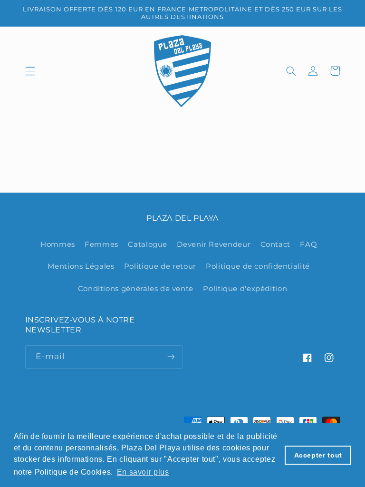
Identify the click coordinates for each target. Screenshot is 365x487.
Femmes (101, 244)
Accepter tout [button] (318, 455)
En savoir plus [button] (143, 472)
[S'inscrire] (171, 357)
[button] (30, 71)
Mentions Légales (81, 266)
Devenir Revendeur (213, 244)
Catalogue (147, 244)
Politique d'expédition (245, 288)
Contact (275, 244)
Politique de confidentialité (258, 266)
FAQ (308, 244)
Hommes (57, 244)
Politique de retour (160, 266)
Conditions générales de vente (135, 288)
